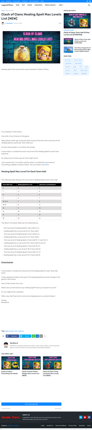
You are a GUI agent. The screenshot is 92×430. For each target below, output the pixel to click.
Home (2, 1)
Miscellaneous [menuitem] (50, 5)
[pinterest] (87, 1)
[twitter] (80, 417)
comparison (68, 63)
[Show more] (45, 336)
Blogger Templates (13, 425)
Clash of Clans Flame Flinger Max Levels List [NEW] (30, 373)
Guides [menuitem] (29, 5)
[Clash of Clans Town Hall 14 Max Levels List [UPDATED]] (68, 41)
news (86, 67)
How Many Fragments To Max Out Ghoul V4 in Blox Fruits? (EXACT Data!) (82, 49)
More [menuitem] (61, 5)
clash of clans (10, 10)
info (16, 331)
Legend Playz (7, 5)
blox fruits (68, 60)
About (42, 1)
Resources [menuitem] (38, 5)
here (47, 165)
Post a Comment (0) (31, 404)
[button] (89, 5)
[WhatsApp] (33, 336)
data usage (78, 63)
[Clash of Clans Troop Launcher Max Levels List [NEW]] (52, 363)
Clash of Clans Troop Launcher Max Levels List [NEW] (51, 373)
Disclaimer (8, 1)
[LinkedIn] (37, 336)
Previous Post (6, 408)
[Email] (41, 336)
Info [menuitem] (23, 5)
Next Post (58, 408)
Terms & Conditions (34, 1)
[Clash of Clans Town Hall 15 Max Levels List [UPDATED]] (77, 20)
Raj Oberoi (14, 343)
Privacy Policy (16, 1)
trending (75, 73)
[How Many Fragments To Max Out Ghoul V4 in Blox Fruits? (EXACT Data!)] (68, 50)
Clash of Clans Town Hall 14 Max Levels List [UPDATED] (82, 41)
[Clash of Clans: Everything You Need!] (10, 363)
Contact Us (25, 1)
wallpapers (84, 73)
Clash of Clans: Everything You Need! (9, 372)
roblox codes (84, 70)
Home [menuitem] (17, 5)
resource (21, 331)
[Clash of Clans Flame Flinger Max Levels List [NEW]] (31, 363)
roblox (75, 70)
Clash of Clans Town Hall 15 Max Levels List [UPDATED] (77, 33)
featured (67, 67)
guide (74, 67)
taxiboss (67, 73)
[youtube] (90, 1)
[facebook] (89, 417)
